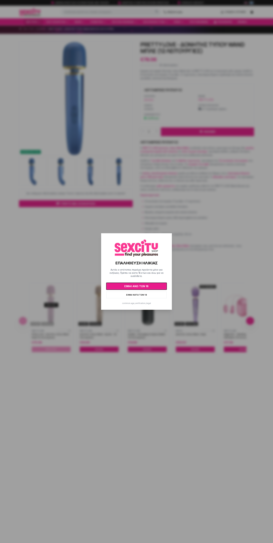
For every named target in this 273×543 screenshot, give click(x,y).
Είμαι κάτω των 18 (136, 295)
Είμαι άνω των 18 (136, 286)
